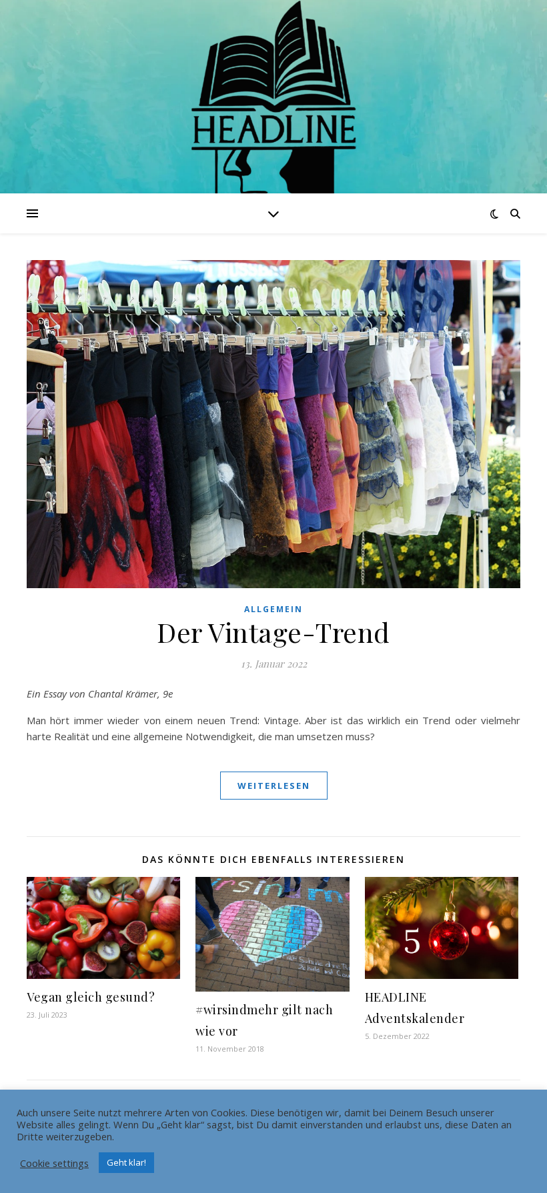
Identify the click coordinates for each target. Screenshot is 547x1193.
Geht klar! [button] (126, 1162)
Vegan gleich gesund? (91, 997)
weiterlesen (273, 786)
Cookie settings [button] (54, 1163)
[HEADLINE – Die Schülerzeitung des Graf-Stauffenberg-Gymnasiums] (273, 127)
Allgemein (273, 609)
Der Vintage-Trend (273, 632)
